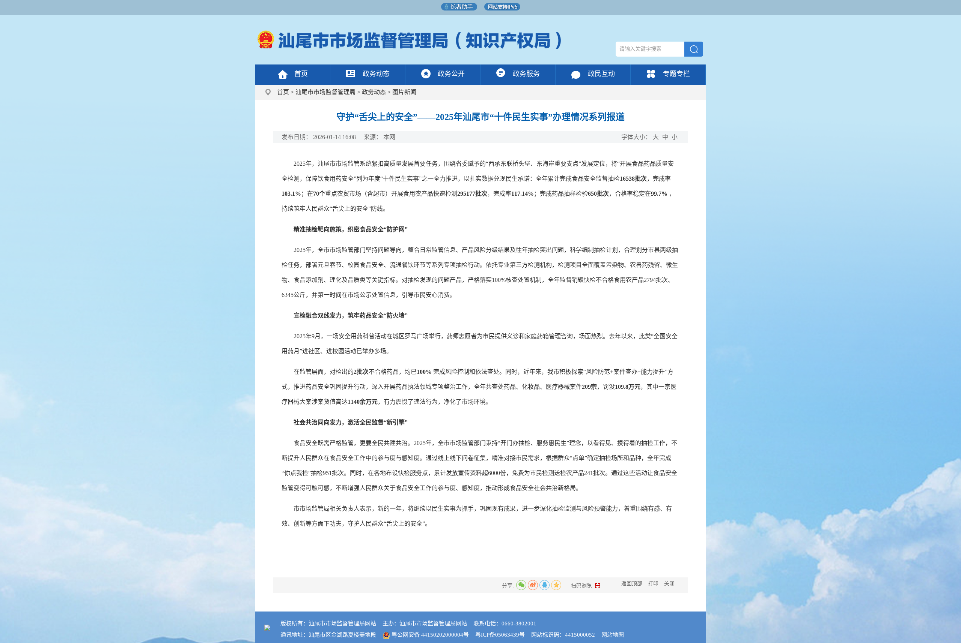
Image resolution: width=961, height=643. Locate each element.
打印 (653, 583)
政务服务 (526, 74)
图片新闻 (404, 92)
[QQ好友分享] (544, 585)
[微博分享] (533, 585)
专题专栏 (676, 74)
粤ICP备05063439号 (500, 635)
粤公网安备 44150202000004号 (430, 635)
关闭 (669, 583)
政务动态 (376, 74)
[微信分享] (521, 585)
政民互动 (601, 74)
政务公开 (451, 74)
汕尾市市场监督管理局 (325, 92)
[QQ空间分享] (556, 585)
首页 (301, 74)
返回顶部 (631, 583)
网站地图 (612, 635)
